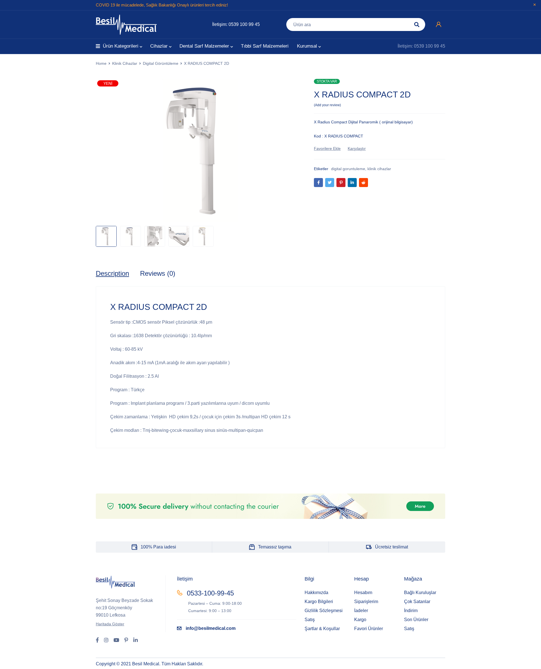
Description (112, 273)
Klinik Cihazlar (124, 63)
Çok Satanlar (417, 601)
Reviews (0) (157, 273)
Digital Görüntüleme (160, 63)
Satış (310, 619)
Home (101, 63)
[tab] (112, 273)
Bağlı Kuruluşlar (420, 592)
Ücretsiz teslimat (391, 546)
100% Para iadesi (158, 546)
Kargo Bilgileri (319, 601)
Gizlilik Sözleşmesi (324, 610)
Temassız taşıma (274, 546)
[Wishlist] (327, 148)
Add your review (327, 105)
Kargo (360, 619)
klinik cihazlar (379, 168)
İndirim (411, 610)
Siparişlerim (366, 601)
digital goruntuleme (348, 168)
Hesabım (363, 592)
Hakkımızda (316, 592)
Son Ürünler (416, 619)
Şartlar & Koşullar (322, 628)
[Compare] (357, 148)
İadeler (361, 610)
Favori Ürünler (368, 628)
